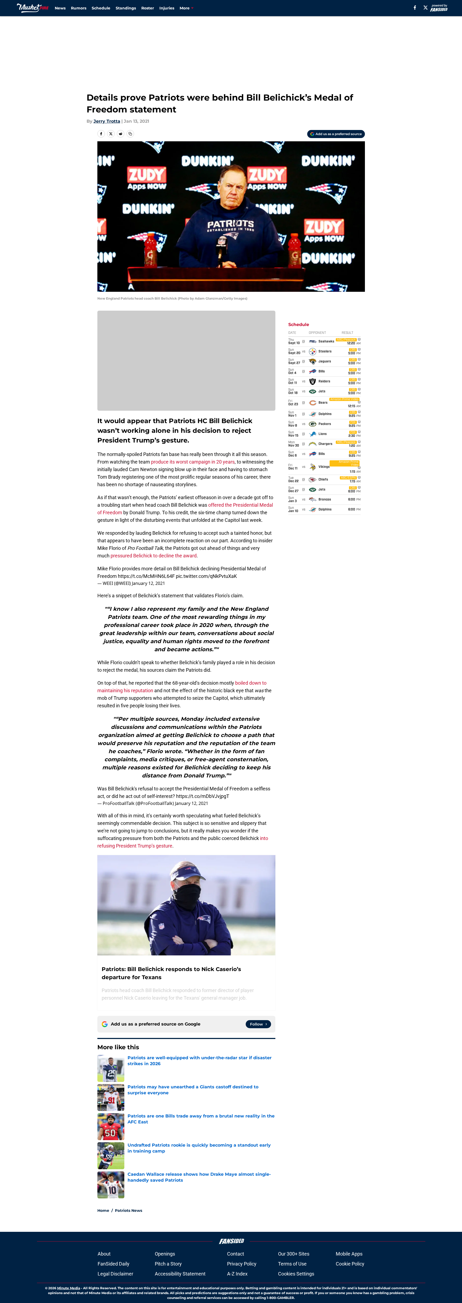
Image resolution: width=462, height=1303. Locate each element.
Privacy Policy (241, 1264)
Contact (235, 1254)
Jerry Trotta (107, 121)
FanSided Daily (113, 1264)
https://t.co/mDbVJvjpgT (202, 796)
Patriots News (128, 1210)
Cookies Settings (296, 1274)
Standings (126, 8)
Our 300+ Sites (293, 1254)
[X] (425, 7)
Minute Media (68, 1288)
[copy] (130, 134)
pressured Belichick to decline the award (154, 555)
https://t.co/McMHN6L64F (146, 576)
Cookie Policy (350, 1264)
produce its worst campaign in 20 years (193, 462)
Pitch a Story (168, 1264)
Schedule (101, 8)
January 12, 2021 (148, 583)
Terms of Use (292, 1264)
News (60, 8)
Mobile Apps (349, 1254)
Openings (165, 1254)
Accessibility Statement (180, 1274)
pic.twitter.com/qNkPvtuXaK (206, 576)
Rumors (78, 8)
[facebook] (415, 7)
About (104, 1254)
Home (103, 1210)
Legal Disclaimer (115, 1274)
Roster (147, 8)
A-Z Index (237, 1274)
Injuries (166, 8)
